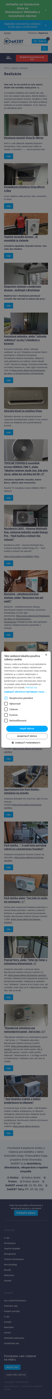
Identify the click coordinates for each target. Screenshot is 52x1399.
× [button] (46, 655)
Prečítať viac (31, 687)
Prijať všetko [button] (27, 728)
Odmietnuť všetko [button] (27, 736)
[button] (26, 692)
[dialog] (26, 699)
